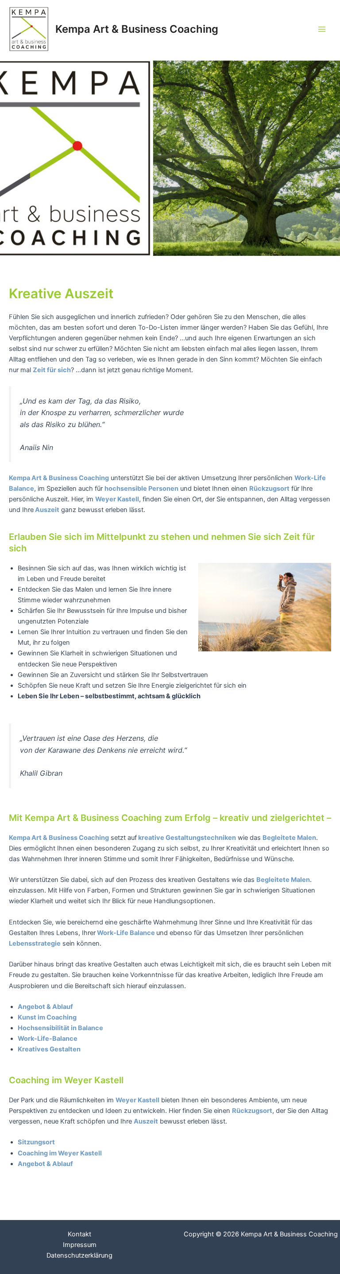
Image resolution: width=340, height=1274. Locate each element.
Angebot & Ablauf (45, 1007)
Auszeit (47, 510)
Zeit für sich (52, 370)
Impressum (80, 1245)
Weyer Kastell (117, 499)
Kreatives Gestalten (49, 1049)
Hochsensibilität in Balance (60, 1028)
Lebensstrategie (35, 943)
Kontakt (79, 1234)
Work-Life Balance (126, 933)
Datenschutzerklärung (79, 1255)
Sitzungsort (36, 1142)
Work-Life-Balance (47, 1039)
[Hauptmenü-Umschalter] (322, 29)
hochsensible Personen (141, 489)
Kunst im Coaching (47, 1017)
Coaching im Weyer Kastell (60, 1153)
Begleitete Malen (283, 880)
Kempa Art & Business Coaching (136, 29)
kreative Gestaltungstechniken (186, 838)
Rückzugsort (252, 1111)
